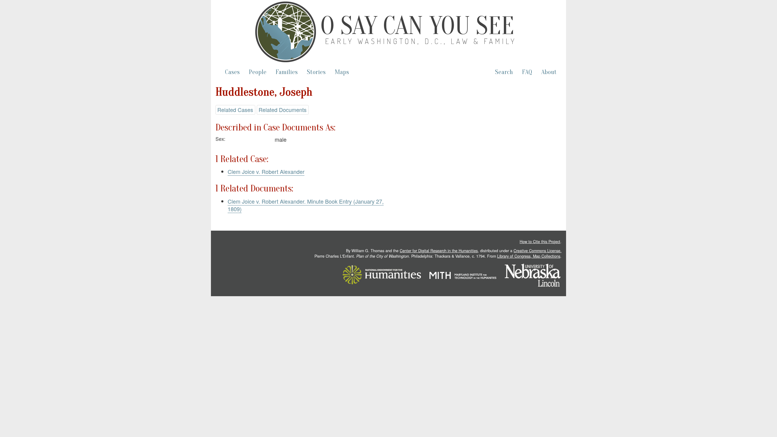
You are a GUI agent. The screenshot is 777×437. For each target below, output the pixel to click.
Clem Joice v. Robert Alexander (266, 171)
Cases (232, 72)
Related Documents (283, 109)
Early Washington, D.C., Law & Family (421, 41)
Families (287, 72)
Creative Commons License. (538, 250)
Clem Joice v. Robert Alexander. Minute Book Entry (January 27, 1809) (306, 205)
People (257, 72)
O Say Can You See (417, 26)
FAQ (527, 72)
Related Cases (235, 109)
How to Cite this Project (540, 241)
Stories (316, 72)
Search (504, 72)
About (549, 72)
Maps (342, 72)
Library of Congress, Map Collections (528, 256)
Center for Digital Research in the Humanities (439, 250)
